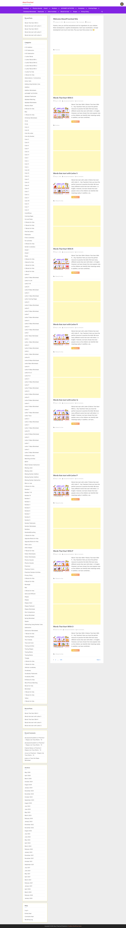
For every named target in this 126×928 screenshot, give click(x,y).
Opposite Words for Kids (31, 538)
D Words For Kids (29, 222)
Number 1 (27, 489)
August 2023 (28, 803)
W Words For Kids (30, 679)
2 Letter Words (29, 56)
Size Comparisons (30, 612)
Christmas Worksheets (29, 11)
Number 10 (28, 495)
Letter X (27, 437)
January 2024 (28, 787)
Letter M (27, 357)
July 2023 (27, 806)
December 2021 (29, 855)
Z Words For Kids (29, 701)
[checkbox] (122, 4)
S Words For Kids (59, 200)
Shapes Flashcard (29, 606)
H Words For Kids (29, 259)
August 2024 (28, 784)
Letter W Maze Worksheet (32, 434)
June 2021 (27, 870)
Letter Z (27, 449)
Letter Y (27, 443)
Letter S (27, 403)
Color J (27, 161)
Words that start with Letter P (65, 475)
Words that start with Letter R (65, 324)
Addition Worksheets (30, 90)
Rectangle (27, 584)
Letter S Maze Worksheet (32, 406)
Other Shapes (28, 547)
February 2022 (29, 849)
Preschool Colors (29, 569)
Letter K (27, 345)
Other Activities (52, 11)
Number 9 (27, 520)
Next (98, 659)
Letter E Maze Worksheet (32, 311)
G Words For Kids (29, 243)
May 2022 (27, 840)
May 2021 (27, 873)
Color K (27, 164)
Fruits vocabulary (29, 237)
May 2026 (27, 772)
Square (27, 621)
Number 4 (27, 504)
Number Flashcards (30, 523)
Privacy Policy (85, 11)
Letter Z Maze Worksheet (32, 452)
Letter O (27, 379)
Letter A (27, 274)
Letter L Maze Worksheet (32, 354)
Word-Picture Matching (31, 682)
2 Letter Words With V (31, 68)
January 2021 (28, 886)
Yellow (26, 698)
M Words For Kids (29, 455)
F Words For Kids (29, 228)
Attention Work (29, 105)
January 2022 (28, 852)
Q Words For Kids (59, 427)
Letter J (27, 339)
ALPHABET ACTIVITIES (67, 8)
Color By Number (29, 136)
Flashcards (41, 11)
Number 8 (27, 517)
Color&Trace (28, 213)
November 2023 (29, 794)
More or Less (28, 483)
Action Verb (28, 81)
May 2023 (27, 812)
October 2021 (28, 861)
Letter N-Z (27, 375)
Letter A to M (28, 280)
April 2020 (28, 889)
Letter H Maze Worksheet (32, 329)
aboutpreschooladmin (70, 22)
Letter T (27, 409)
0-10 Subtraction (29, 50)
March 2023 (28, 815)
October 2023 (29, 797)
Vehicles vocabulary (30, 667)
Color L (27, 167)
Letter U (27, 418)
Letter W (27, 431)
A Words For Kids (29, 75)
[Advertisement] (77, 64)
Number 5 (27, 507)
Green (26, 256)
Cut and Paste (29, 219)
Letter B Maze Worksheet (32, 290)
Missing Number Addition (32, 474)
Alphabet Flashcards (30, 96)
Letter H (27, 326)
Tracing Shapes (29, 649)
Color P (27, 179)
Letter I (27, 332)
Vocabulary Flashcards (31, 673)
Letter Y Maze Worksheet (32, 446)
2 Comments (81, 22)
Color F (27, 148)
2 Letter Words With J (31, 59)
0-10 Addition (28, 47)
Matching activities (30, 458)
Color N (27, 173)
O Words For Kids (59, 654)
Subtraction (28, 627)
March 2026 (28, 778)
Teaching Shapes (29, 636)
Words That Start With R (63, 249)
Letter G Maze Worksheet (32, 323)
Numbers (54, 8)
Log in (26, 910)
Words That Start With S (63, 98)
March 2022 (28, 846)
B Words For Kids (29, 108)
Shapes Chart (28, 603)
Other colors (28, 544)
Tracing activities (29, 646)
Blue (26, 111)
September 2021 (29, 864)
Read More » (76, 122)
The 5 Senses (28, 639)
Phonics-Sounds (37, 8)
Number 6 (27, 511)
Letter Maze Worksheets (31, 363)
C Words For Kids (29, 115)
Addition (27, 87)
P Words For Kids (59, 503)
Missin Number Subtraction (32, 465)
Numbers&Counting (30, 532)
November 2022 (29, 827)
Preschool (26, 8)
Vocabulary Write (29, 676)
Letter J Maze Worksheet (32, 342)
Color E (27, 145)
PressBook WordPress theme (74, 926)
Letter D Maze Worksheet (32, 305)
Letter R (27, 397)
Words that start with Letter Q (65, 400)
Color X (27, 204)
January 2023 (28, 821)
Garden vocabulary (30, 247)
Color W (27, 200)
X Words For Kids (29, 692)
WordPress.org (29, 919)
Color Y (27, 207)
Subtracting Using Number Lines (34, 624)
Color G (27, 151)
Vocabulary (81, 8)
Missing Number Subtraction (32, 480)
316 (61, 659)
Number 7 (27, 514)
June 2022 (28, 837)
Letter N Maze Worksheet (32, 369)
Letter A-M (28, 283)
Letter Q (27, 391)
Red (26, 587)
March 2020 (28, 892)
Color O (27, 176)
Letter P (27, 385)
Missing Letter (29, 468)
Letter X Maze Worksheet (32, 440)
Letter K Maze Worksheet (32, 348)
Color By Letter (29, 133)
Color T (27, 191)
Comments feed (29, 916)
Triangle (27, 658)
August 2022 (28, 830)
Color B (27, 130)
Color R (27, 185)
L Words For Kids (29, 271)
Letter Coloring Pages (31, 299)
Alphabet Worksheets (30, 102)
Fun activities (28, 240)
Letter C (27, 293)
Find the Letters (29, 231)
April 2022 (28, 843)
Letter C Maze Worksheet (32, 296)
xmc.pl (26, 753)
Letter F (27, 314)
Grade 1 (46, 8)
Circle (26, 121)
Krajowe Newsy (29, 748)
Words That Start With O (63, 626)
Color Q (27, 182)
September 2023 (29, 800)
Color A (27, 127)
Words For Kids (65, 11)
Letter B (27, 286)
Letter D (27, 302)
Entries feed (28, 913)
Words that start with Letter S (65, 173)
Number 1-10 (28, 492)
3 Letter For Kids (29, 72)
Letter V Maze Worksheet (32, 428)
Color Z (27, 210)
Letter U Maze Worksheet (32, 422)
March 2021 (28, 880)
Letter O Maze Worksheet (32, 382)
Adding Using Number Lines (32, 84)
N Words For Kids (29, 486)
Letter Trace (28, 415)
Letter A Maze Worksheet (32, 277)
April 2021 (27, 876)
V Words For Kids (29, 664)
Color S (27, 188)
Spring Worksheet (29, 615)
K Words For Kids (29, 268)
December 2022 (29, 824)
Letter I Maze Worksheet (31, 336)
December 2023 (29, 791)
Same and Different (30, 593)
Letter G (27, 320)
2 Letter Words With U (31, 65)
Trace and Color (29, 643)
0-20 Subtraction (29, 53)
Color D (27, 142)
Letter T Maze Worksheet (32, 412)
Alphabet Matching (30, 99)
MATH (26, 461)
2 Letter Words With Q (31, 62)
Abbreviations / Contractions (33, 78)
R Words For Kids (59, 276)
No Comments (79, 101)
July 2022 (27, 834)
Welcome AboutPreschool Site (65, 19)
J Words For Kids (29, 265)
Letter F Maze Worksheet (32, 317)
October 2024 (29, 781)
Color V (27, 197)
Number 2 (27, 498)
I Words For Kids (29, 262)
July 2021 (27, 867)
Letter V (27, 425)
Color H (27, 154)
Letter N (27, 366)
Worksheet (28, 689)
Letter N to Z (28, 372)
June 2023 (28, 809)
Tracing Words (29, 652)
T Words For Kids (29, 633)
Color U (27, 194)
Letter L (27, 351)
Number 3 (27, 501)
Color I (26, 157)
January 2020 (28, 898)
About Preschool (28, 2)
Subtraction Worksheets (31, 630)
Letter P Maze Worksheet (32, 388)
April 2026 (28, 775)
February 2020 (29, 895)
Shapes (75, 11)
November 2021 (29, 858)
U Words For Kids (29, 661)
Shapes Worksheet (30, 609)
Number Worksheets (30, 526)
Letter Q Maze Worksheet (32, 394)
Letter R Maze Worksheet (32, 400)
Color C (27, 139)
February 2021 (29, 883)
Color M (27, 170)
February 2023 (29, 818)
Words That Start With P (63, 551)
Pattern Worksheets (30, 554)
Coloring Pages (92, 8)
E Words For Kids (29, 225)
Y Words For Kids (29, 695)
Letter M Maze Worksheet (32, 360)
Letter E (27, 308)
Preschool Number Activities (32, 572)
